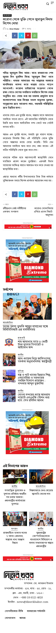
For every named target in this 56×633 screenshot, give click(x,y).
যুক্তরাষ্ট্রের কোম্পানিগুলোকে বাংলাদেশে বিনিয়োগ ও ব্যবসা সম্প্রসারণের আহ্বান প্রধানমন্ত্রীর (41, 539)
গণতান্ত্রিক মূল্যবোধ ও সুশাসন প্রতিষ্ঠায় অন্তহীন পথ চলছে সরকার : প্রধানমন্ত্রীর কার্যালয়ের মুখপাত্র (15, 497)
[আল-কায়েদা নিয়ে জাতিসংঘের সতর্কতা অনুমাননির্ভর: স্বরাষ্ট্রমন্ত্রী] (9, 359)
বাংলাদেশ (7, 15)
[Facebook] (15, 35)
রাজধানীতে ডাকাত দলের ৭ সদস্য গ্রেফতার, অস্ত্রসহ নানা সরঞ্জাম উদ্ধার (15, 538)
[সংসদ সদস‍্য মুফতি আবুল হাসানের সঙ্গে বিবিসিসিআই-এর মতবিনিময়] (27, 306)
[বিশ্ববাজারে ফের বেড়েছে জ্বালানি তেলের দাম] (41, 476)
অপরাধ (14, 528)
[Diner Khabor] (5, 28)
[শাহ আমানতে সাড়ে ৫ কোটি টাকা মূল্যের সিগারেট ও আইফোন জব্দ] (9, 342)
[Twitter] (21, 35)
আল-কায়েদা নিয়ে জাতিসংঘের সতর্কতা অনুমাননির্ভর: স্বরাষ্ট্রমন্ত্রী (35, 360)
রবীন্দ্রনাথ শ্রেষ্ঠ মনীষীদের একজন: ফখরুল (14, 210)
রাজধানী (21, 337)
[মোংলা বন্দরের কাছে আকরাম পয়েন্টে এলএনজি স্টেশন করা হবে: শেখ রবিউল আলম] (9, 395)
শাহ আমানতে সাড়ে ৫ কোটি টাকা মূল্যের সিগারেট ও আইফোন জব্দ (33, 344)
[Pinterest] (28, 35)
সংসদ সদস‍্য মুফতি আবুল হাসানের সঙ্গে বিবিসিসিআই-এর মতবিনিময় (25, 328)
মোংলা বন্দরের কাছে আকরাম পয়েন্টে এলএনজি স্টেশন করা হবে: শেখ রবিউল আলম (34, 397)
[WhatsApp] (34, 35)
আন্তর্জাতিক (8, 322)
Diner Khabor (14, 29)
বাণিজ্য (21, 371)
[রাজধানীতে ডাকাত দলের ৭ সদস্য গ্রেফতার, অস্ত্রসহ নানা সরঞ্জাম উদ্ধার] (15, 519)
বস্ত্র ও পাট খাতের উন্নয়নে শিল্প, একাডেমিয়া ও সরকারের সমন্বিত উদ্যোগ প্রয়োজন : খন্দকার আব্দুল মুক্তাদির (34, 379)
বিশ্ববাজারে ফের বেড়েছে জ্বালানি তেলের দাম (41, 492)
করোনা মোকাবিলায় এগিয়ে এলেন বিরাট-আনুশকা (43, 211)
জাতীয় (21, 354)
